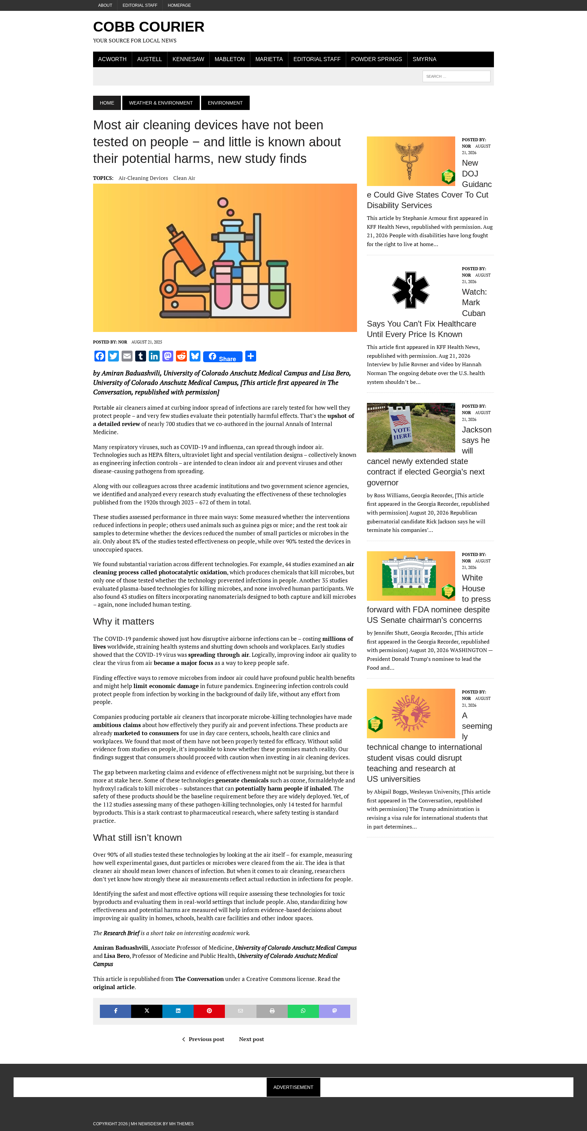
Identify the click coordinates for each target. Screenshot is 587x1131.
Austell (149, 59)
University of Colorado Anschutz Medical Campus (235, 372)
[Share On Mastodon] (334, 1011)
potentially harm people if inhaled (283, 788)
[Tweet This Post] (146, 1011)
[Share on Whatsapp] (303, 1011)
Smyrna (425, 59)
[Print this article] (272, 1011)
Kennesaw (188, 59)
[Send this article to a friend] (240, 1011)
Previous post (206, 1039)
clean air (184, 177)
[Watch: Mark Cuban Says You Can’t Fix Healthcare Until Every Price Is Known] (411, 310)
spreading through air (218, 655)
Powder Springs (376, 59)
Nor (122, 342)
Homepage (179, 5)
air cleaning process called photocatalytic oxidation (223, 568)
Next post (251, 1039)
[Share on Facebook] (115, 1011)
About (105, 5)
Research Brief (121, 933)
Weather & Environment (161, 103)
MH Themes (181, 1123)
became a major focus (183, 663)
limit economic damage (166, 686)
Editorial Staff (140, 5)
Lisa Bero (335, 372)
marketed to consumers (146, 733)
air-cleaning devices (143, 177)
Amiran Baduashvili (131, 372)
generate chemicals (242, 780)
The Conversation (199, 979)
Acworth (112, 59)
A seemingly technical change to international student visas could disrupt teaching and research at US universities (429, 747)
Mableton (230, 59)
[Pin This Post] (209, 1011)
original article (114, 987)
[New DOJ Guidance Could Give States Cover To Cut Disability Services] (411, 181)
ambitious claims (117, 725)
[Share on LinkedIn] (178, 1011)
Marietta (269, 59)
